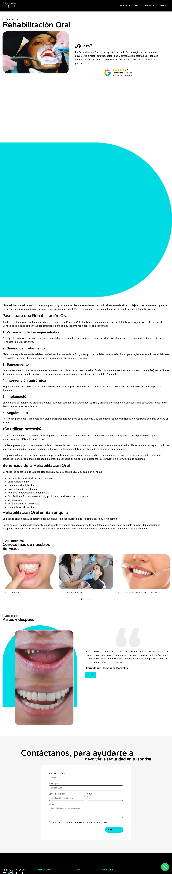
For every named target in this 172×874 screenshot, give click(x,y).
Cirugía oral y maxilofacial (135, 592)
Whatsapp (53, 784)
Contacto (163, 5)
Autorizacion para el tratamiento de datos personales (79, 822)
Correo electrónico (57, 794)
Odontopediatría (17, 592)
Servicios (147, 5)
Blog (137, 5)
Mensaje (52, 804)
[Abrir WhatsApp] (145, 867)
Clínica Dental (124, 5)
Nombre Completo (57, 774)
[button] (88, 675)
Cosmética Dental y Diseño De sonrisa (84, 592)
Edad (89, 794)
